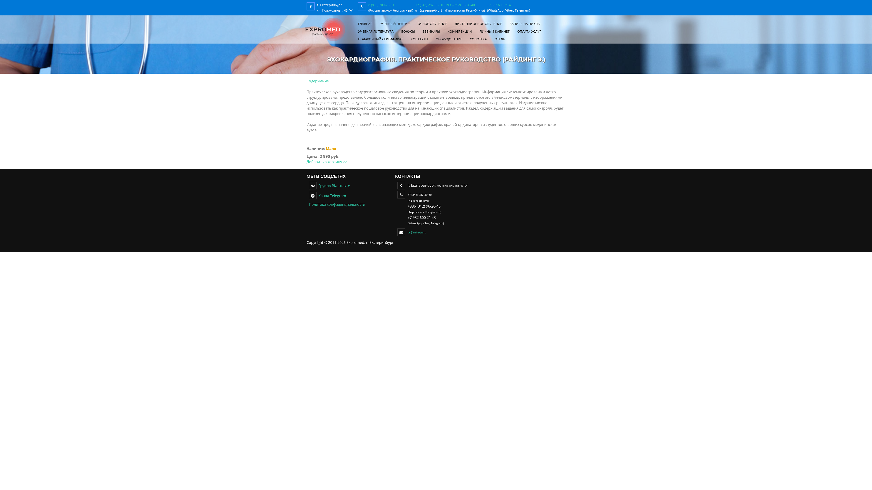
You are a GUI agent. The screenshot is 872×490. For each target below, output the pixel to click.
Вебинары (431, 31)
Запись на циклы (525, 24)
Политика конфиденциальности (337, 204)
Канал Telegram (331, 195)
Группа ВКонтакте (333, 185)
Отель (500, 39)
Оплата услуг (529, 31)
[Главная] (325, 29)
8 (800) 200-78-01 (381, 5)
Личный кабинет (495, 31)
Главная (365, 24)
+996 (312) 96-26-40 (460, 5)
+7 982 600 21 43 (500, 5)
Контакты (419, 39)
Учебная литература (376, 31)
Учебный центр (394, 24)
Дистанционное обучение (478, 24)
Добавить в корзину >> (327, 161)
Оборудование (449, 39)
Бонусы (408, 31)
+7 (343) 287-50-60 (429, 5)
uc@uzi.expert (417, 232)
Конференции (460, 31)
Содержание (318, 80)
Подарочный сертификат (380, 39)
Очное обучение (432, 24)
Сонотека (478, 39)
